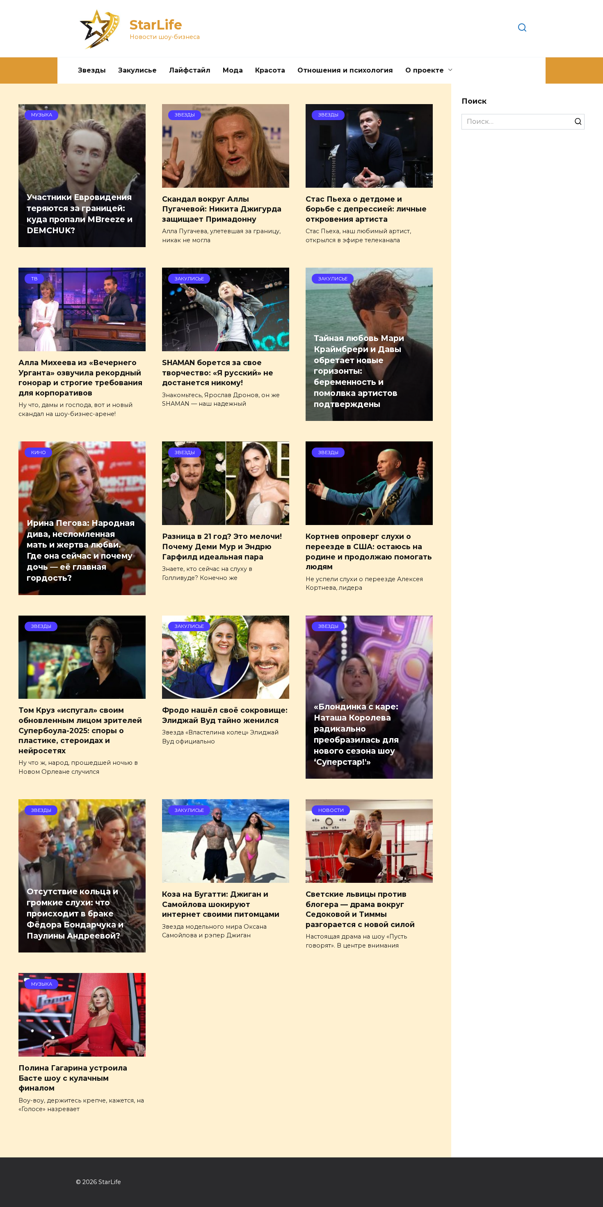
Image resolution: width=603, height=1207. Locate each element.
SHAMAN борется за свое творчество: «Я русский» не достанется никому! (217, 372)
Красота (270, 70)
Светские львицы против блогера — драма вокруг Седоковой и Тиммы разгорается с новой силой (360, 909)
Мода (233, 70)
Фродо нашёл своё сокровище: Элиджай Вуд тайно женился (225, 715)
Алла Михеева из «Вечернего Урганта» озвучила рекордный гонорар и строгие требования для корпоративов (80, 377)
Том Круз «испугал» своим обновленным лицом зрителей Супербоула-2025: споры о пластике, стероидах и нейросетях (80, 730)
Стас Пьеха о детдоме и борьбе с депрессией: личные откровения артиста (366, 209)
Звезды (92, 70)
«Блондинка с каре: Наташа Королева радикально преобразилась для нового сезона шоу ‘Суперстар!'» (356, 734)
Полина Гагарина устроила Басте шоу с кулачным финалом (72, 1078)
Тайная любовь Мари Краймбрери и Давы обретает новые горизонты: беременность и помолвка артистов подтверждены (359, 371)
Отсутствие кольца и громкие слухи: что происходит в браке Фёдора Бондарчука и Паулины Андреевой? (75, 913)
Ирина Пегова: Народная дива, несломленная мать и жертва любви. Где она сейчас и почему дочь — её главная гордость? (81, 550)
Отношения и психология (345, 70)
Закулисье (137, 70)
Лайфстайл (189, 70)
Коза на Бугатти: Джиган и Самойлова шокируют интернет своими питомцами (220, 904)
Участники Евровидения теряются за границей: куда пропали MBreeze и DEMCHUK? (79, 213)
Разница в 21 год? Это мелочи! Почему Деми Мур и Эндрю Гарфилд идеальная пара (222, 546)
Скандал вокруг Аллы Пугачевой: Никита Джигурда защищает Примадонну (221, 209)
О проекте (424, 70)
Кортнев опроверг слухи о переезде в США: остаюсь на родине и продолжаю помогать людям (369, 551)
